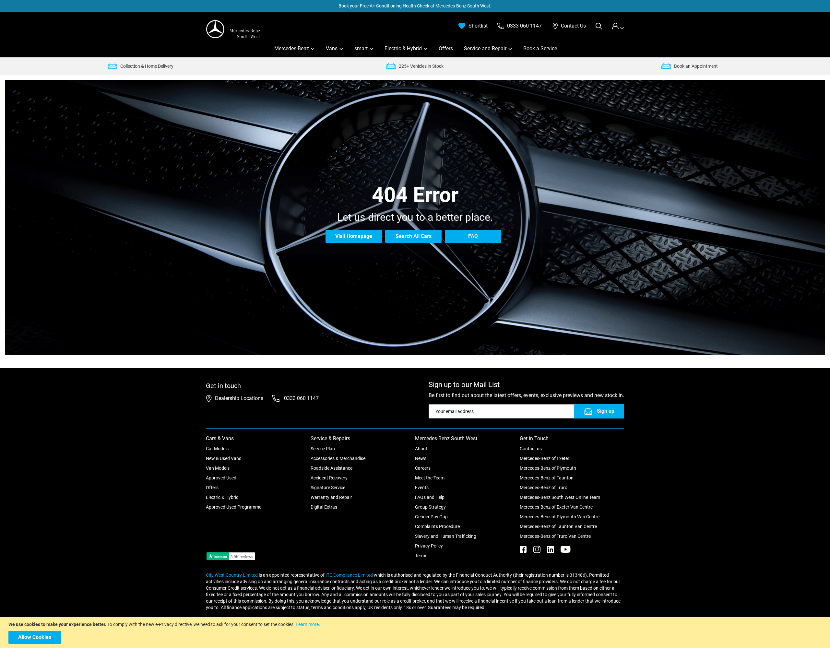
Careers (423, 468)
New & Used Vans (223, 458)
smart (361, 48)
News (420, 458)
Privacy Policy (429, 545)
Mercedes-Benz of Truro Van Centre (555, 536)
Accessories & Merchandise (338, 458)
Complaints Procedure (437, 526)
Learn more (307, 624)
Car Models (217, 448)
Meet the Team (430, 477)
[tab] (618, 26)
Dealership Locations (239, 398)
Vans (332, 48)
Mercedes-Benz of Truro (543, 487)
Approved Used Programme (233, 507)
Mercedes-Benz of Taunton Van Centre (558, 526)
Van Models (218, 468)
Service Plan (323, 448)
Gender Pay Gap (431, 516)
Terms (421, 555)
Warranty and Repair (331, 497)
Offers (446, 48)
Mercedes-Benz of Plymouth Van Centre (559, 516)
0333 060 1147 (301, 398)
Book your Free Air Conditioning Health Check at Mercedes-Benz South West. (415, 5)
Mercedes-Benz (291, 48)
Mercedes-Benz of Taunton (547, 477)
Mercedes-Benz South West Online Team (560, 497)
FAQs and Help (430, 497)
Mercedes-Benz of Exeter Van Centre (556, 507)
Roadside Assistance (331, 468)
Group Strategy (430, 507)
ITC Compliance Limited (349, 575)
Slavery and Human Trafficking (445, 536)
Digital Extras (324, 507)
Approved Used (221, 477)
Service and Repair (485, 48)
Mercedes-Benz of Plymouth (548, 468)
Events (422, 487)
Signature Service (328, 487)
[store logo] (233, 29)
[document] (415, 632)
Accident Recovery (329, 477)
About (421, 448)
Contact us (531, 448)
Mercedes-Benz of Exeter (544, 458)
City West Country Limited (232, 575)
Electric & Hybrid (403, 48)
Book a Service (540, 48)
